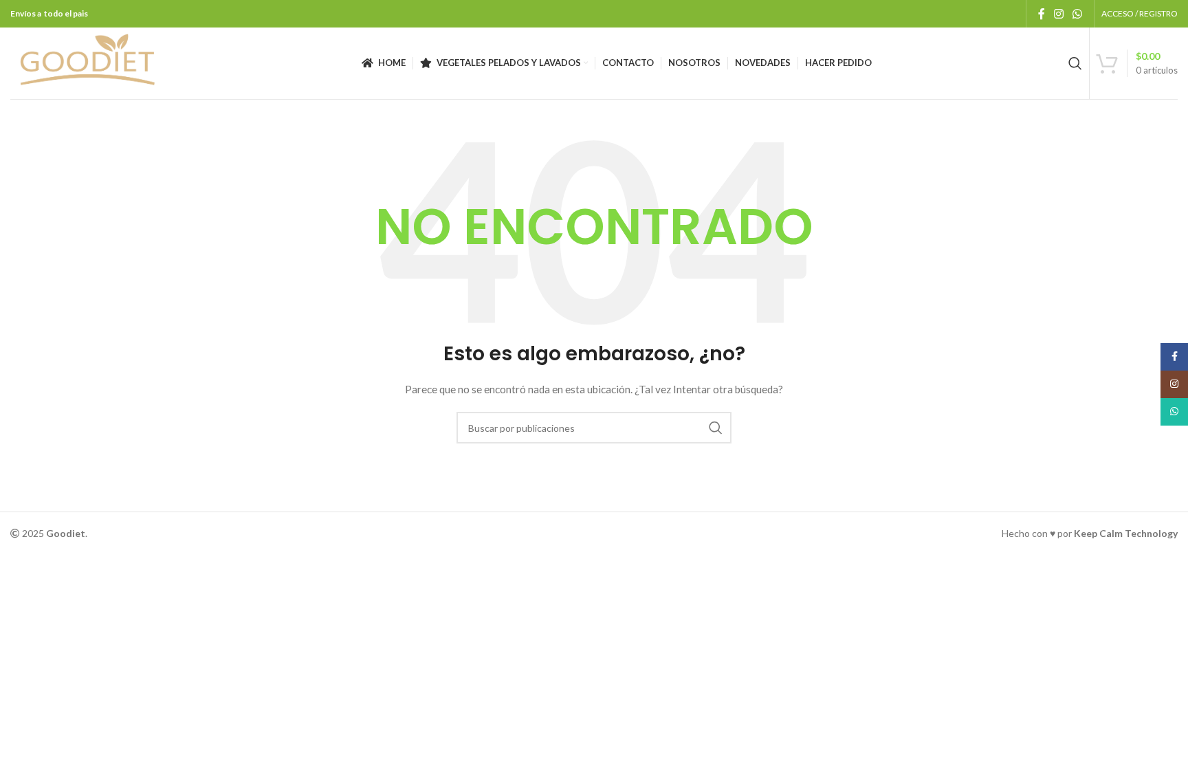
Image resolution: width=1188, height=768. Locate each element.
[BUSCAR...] (716, 427)
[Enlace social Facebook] (1041, 13)
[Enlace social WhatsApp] (1077, 13)
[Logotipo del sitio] (87, 62)
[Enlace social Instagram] (1058, 13)
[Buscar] (1075, 63)
